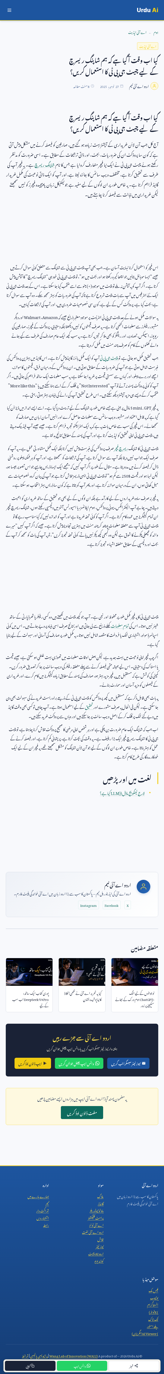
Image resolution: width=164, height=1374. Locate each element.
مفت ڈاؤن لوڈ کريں (82, 1112)
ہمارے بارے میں (38, 1196)
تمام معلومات (120, 625)
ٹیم (47, 1203)
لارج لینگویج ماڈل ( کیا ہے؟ (122, 792)
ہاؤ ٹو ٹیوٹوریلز (97, 1210)
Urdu (147, 10)
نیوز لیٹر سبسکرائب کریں (126, 1063)
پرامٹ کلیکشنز (96, 1217)
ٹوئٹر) (153, 1311)
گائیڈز (101, 1203)
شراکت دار (42, 1210)
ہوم (156, 32)
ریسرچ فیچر (121, 447)
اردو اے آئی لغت (93, 1232)
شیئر (131, 1365)
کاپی (28, 1365)
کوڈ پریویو (99, 1260)
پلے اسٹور (152, 1326)
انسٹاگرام (152, 1304)
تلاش (100, 1239)
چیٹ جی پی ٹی (109, 357)
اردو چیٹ (96, 1253)
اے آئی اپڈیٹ (137, 32)
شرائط (25, 1355)
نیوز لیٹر (100, 1246)
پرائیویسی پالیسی (39, 1355)
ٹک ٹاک (153, 1319)
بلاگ (100, 1196)
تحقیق (89, 706)
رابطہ (46, 1225)
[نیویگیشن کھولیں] (9, 10)
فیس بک (153, 1290)
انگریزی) (145, 1333)
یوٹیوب (154, 1297)
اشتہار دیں (43, 1217)
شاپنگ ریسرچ (45, 164)
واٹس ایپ (80, 1365)
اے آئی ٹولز (96, 1225)
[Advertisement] (82, 232)
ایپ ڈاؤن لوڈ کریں (30, 1063)
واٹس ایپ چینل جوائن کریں (76, 1063)
